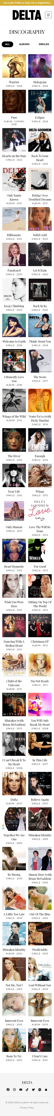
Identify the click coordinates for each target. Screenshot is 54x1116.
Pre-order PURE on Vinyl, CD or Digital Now (27, 3)
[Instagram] (14, 1090)
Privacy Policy (27, 1107)
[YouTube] (20, 1090)
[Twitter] (33, 1090)
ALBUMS (24, 44)
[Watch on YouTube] (50, 68)
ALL (7, 44)
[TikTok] (27, 1090)
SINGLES (44, 44)
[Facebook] (8, 1090)
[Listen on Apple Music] (3, 68)
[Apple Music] (46, 1090)
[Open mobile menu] (48, 15)
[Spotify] (39, 1090)
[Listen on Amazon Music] (24, 68)
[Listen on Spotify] (14, 68)
